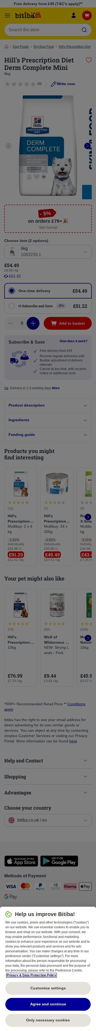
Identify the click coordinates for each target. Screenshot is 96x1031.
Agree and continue (48, 1004)
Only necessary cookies (48, 1020)
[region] (48, 969)
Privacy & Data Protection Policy (31, 975)
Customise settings (48, 988)
